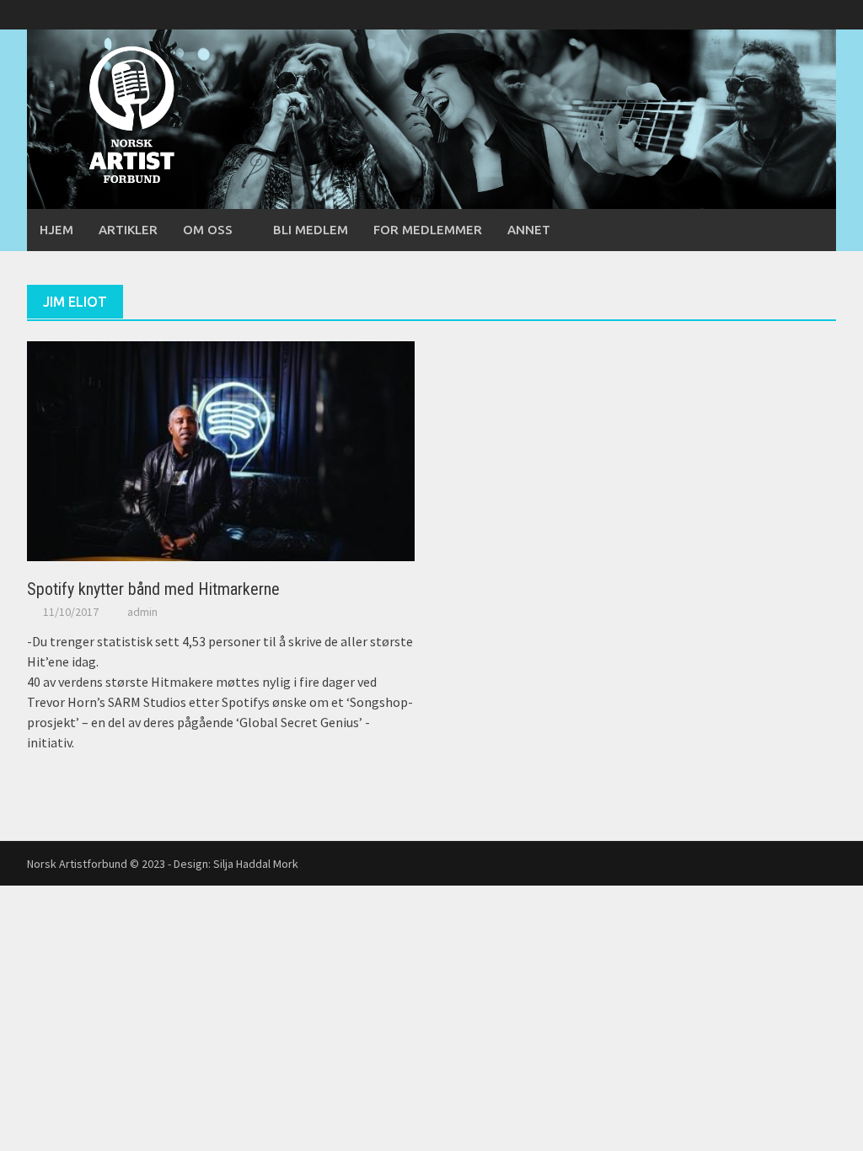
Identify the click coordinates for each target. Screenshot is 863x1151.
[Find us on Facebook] (766, 14)
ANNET (528, 229)
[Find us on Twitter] (794, 14)
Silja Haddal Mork (255, 863)
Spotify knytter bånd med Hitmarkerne (153, 589)
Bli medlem (310, 229)
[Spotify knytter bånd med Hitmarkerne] (221, 450)
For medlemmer (427, 229)
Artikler (128, 229)
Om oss (208, 229)
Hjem (56, 229)
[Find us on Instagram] (823, 14)
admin (142, 611)
